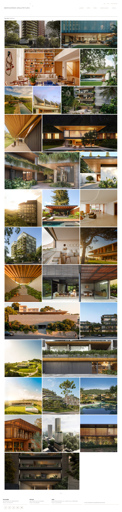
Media (95, 8)
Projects (81, 8)
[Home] (19, 6)
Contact (114, 8)
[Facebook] (5, 507)
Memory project (104, 8)
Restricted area (114, 3)
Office (88, 8)
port (105, 3)
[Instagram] (9, 507)
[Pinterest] (17, 507)
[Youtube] (21, 507)
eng (108, 3)
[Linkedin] (13, 507)
